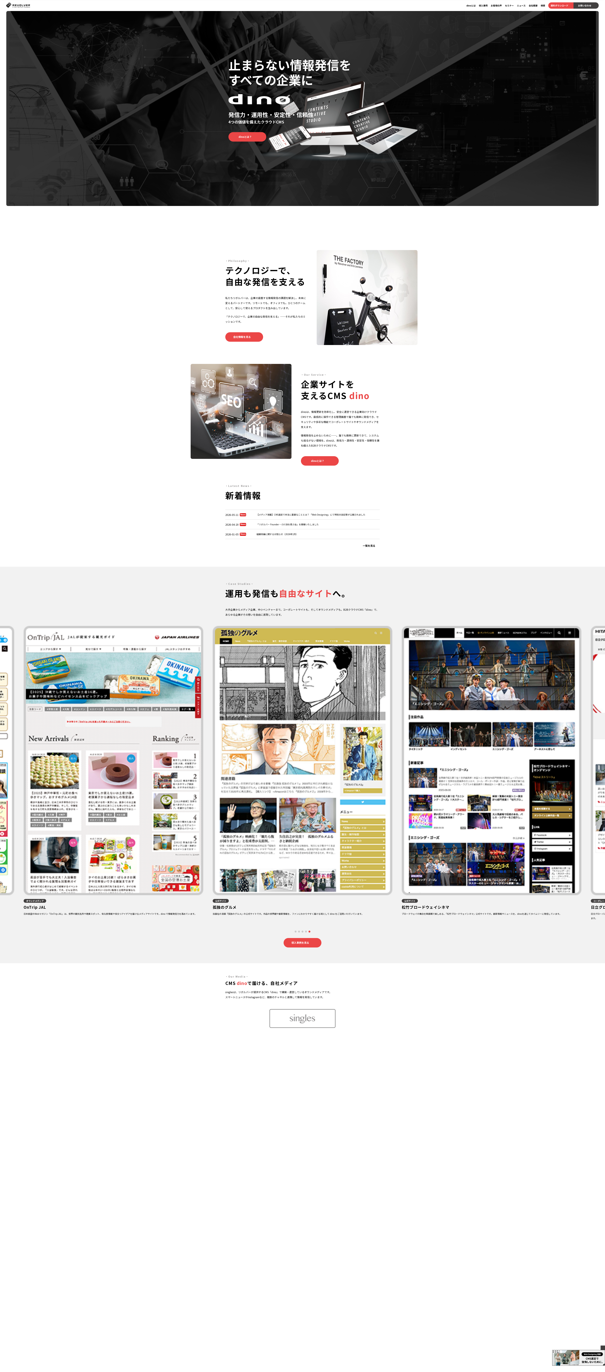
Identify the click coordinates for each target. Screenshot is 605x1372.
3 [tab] (302, 932)
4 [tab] (306, 932)
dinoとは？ (245, 137)
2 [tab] (299, 932)
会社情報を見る (242, 337)
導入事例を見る (300, 942)
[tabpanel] (302, 771)
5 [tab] (309, 932)
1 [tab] (295, 932)
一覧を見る (369, 546)
